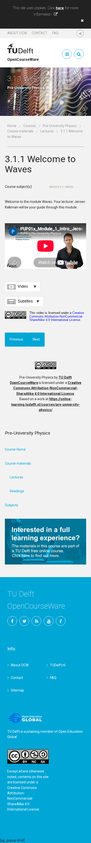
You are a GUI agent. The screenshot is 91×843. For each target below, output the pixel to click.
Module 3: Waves (62, 187)
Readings (17, 491)
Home (12, 126)
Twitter (24, 621)
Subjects (11, 505)
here (60, 8)
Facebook (12, 621)
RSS (36, 621)
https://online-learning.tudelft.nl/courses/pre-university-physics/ (45, 404)
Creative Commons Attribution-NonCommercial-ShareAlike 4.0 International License (47, 388)
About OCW (17, 33)
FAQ (55, 33)
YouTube (48, 621)
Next (36, 339)
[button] (81, 20)
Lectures (47, 131)
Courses (29, 126)
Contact (39, 33)
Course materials (20, 131)
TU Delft (61, 621)
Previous (16, 339)
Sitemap (17, 690)
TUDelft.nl (57, 665)
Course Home (15, 449)
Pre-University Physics (60, 126)
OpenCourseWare (23, 57)
